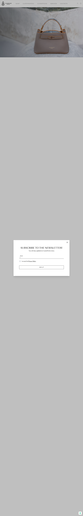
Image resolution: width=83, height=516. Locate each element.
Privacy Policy (32, 261)
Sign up (41, 267)
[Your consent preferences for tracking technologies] (80, 513)
